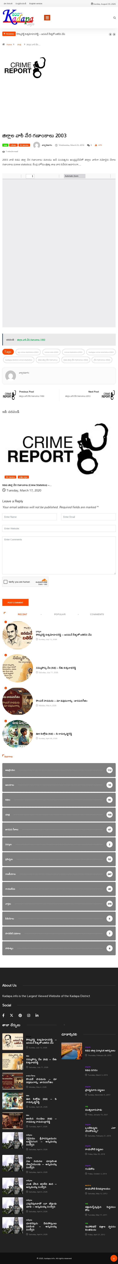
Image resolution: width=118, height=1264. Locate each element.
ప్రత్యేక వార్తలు (23, 477)
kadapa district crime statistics (18, 360)
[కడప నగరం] (71, 1070)
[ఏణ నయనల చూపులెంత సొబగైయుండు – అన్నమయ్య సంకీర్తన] (12, 1163)
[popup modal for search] (115, 18)
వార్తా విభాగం (47, 145)
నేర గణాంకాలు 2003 (102, 360)
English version (35, 3)
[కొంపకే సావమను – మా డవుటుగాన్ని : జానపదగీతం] (12, 1081)
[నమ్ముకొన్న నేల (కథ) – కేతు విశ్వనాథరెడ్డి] (12, 1061)
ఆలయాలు (88, 1185)
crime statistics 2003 (73, 352)
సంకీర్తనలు (29, 1134)
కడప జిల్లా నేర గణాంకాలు (48, 360)
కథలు (37, 664)
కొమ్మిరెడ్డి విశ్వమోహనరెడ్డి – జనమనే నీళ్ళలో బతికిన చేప (41, 33)
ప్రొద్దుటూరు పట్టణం (95, 1089)
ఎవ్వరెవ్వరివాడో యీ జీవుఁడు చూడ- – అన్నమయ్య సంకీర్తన (41, 1205)
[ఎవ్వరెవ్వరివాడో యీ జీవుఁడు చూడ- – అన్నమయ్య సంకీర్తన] (12, 1205)
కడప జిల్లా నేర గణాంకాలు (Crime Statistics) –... (27, 484)
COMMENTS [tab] (97, 614)
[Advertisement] (59, 112)
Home (9, 44)
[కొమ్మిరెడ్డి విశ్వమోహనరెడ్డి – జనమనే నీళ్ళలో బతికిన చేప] (12, 1041)
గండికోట (89, 1168)
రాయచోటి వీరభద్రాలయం (97, 1188)
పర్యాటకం (88, 1047)
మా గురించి (8, 3)
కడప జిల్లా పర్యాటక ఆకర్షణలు (100, 1050)
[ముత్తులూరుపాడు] (71, 1110)
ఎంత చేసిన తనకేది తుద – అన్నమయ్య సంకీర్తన (41, 1185)
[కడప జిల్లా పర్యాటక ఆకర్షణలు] (71, 1051)
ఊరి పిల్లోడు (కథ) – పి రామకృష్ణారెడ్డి (54, 733)
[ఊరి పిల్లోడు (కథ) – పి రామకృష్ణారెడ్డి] (12, 1101)
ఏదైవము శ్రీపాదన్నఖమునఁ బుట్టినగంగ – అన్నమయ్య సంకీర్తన (41, 1141)
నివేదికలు (13, 145)
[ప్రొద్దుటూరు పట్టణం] (71, 1090)
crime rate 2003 (51, 352)
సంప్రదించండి (21, 3)
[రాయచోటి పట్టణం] (71, 1149)
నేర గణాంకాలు (24, 145)
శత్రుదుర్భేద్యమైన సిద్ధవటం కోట (100, 1208)
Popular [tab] (59, 614)
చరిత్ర (19, 44)
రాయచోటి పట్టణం (94, 1149)
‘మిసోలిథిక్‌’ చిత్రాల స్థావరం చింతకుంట (100, 1228)
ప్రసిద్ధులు (38, 631)
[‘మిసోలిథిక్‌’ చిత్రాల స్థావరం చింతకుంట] (71, 1228)
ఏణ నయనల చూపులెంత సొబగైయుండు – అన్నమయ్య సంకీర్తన (41, 1164)
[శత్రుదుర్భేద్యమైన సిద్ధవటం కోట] (71, 1209)
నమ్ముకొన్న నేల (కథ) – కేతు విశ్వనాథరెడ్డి (56, 667)
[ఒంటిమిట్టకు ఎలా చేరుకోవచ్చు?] (71, 1130)
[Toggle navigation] (47, 17)
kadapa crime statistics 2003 (101, 352)
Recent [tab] (22, 614)
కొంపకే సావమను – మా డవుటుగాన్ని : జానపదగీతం (61, 700)
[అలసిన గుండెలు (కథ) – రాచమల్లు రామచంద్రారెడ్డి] (12, 1120)
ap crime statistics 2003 (28, 352)
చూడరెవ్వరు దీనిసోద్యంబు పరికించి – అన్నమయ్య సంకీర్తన (41, 1226)
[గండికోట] (71, 1169)
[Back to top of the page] (114, 1259)
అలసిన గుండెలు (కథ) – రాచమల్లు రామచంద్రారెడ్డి (41, 1120)
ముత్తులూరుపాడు (93, 1109)
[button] (110, 34)
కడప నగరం (91, 1070)
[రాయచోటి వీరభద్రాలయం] (71, 1189)
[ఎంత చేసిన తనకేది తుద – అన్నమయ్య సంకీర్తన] (12, 1186)
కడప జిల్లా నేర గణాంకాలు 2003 (76, 360)
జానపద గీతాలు (40, 697)
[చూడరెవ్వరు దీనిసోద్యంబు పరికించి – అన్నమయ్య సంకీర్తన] (12, 1225)
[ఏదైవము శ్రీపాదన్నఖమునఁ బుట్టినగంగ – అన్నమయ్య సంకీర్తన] (12, 1140)
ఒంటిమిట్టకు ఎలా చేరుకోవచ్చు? (100, 1129)
